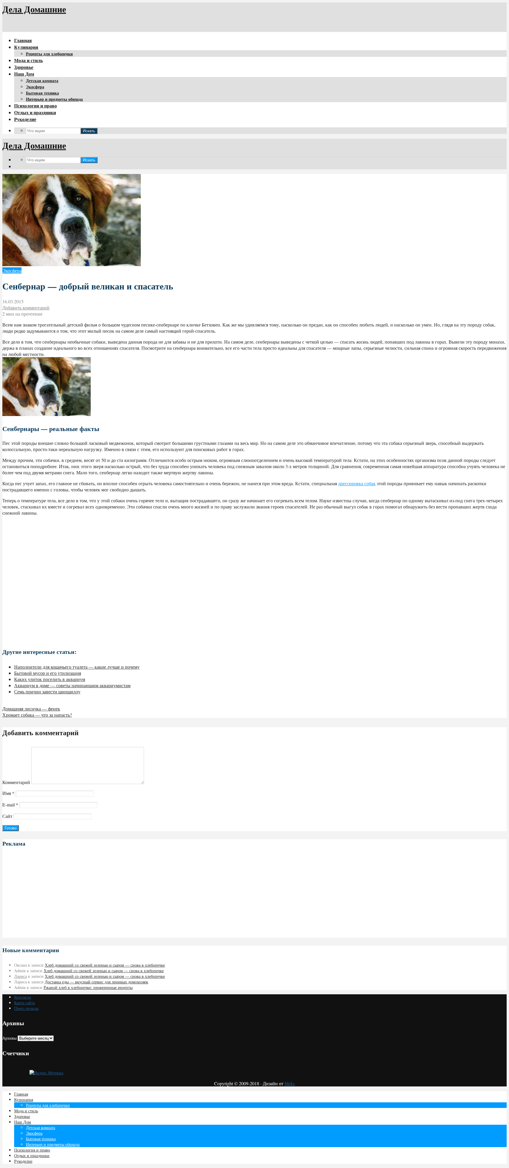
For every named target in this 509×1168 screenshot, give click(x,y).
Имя (8, 793)
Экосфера (35, 87)
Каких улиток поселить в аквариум (49, 679)
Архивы (9, 1038)
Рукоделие (25, 119)
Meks (290, 1083)
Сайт (7, 816)
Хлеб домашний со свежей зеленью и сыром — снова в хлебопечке (105, 965)
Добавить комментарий (25, 307)
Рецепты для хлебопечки (49, 54)
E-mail (10, 804)
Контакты (22, 997)
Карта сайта (24, 1002)
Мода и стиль (28, 60)
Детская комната (42, 80)
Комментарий (16, 782)
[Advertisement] (254, 579)
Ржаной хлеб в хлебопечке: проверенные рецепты (88, 987)
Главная (23, 40)
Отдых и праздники (35, 112)
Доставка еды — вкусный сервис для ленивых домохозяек (96, 982)
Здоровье (23, 67)
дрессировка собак (357, 483)
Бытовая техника (42, 93)
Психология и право (35, 105)
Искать (89, 131)
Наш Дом (24, 73)
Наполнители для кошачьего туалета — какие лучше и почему (77, 667)
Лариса (20, 976)
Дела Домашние (34, 8)
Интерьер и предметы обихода (54, 99)
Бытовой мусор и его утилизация (47, 673)
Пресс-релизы (26, 1008)
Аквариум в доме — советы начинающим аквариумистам (72, 685)
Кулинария (26, 47)
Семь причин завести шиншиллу (47, 691)
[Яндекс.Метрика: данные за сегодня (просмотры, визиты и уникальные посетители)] (46, 1073)
